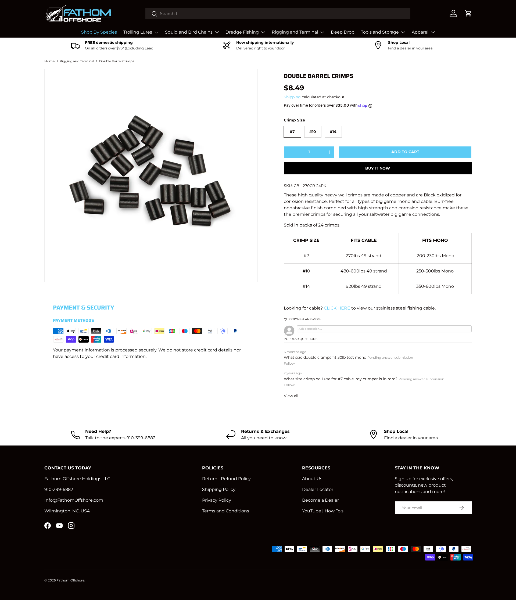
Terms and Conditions (225, 510)
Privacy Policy (216, 500)
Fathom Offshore (70, 580)
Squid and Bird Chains (189, 32)
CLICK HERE (337, 308)
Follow (289, 363)
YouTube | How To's (322, 510)
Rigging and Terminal (295, 32)
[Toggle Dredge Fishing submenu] (263, 32)
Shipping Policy (218, 489)
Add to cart (405, 151)
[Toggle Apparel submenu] (432, 32)
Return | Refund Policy (226, 478)
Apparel (420, 32)
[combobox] (277, 13)
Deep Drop (342, 32)
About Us (312, 478)
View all (291, 395)
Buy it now (377, 168)
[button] (468, 13)
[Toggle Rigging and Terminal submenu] (322, 32)
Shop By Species (99, 32)
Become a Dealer (320, 500)
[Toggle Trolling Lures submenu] (156, 32)
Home (49, 61)
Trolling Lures (137, 32)
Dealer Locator (317, 489)
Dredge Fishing (242, 32)
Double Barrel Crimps (116, 61)
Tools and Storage (380, 32)
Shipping (292, 97)
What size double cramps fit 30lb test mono (325, 357)
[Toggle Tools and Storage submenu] (403, 32)
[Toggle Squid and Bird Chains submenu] (217, 32)
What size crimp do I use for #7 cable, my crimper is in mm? (340, 378)
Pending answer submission (390, 358)
